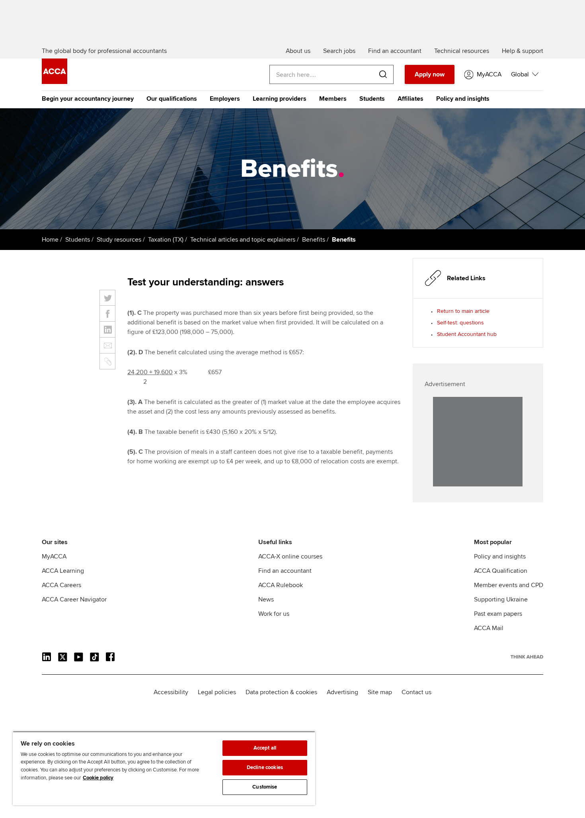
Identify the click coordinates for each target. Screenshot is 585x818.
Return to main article (463, 311)
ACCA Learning (63, 571)
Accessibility (171, 692)
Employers (225, 99)
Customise (264, 787)
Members (333, 99)
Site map (380, 692)
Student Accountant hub (467, 334)
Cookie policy (98, 778)
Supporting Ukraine (501, 599)
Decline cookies (265, 767)
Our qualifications (171, 99)
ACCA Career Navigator (74, 599)
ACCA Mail (488, 628)
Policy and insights (462, 99)
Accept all (265, 748)
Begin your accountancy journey (88, 99)
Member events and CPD (508, 585)
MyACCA (54, 556)
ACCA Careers (61, 585)
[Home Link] (527, 657)
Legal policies (217, 692)
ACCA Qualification (500, 571)
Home (50, 240)
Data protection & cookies (281, 692)
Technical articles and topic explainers (242, 240)
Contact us (416, 692)
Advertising (342, 692)
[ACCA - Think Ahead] (54, 82)
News (266, 599)
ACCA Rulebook (280, 585)
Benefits (313, 240)
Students (372, 99)
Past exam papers (498, 614)
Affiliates (410, 99)
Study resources (119, 240)
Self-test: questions (460, 322)
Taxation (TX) (165, 240)
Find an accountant (285, 571)
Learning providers (279, 99)
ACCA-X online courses (290, 556)
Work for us (273, 614)
